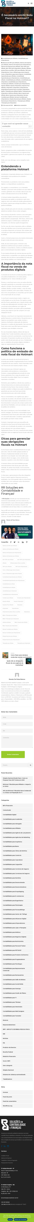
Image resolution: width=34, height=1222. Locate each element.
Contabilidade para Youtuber (12, 1016)
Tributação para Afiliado (23, 101)
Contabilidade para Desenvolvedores (14, 887)
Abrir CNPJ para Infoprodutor (13, 68)
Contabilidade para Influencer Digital (14, 918)
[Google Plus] (19, 542)
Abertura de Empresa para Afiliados (10, 549)
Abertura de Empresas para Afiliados (10, 66)
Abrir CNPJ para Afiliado (8, 559)
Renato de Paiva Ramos (12, 520)
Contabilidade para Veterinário (12, 1007)
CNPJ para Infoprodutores (21, 566)
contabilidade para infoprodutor (10, 591)
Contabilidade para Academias (12, 819)
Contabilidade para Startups (12, 988)
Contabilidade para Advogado (12, 823)
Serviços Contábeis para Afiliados (10, 629)
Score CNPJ (6, 1061)
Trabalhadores (7, 1079)
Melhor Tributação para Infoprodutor (11, 618)
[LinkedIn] (23, 542)
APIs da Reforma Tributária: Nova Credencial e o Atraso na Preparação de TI (17, 791)
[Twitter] (14, 542)
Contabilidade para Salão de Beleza (14, 979)
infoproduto (9, 87)
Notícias (5, 1038)
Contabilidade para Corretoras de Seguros (16, 873)
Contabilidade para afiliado (9, 584)
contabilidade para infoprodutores (17, 82)
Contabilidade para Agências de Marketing (16, 837)
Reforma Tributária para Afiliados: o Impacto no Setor (17, 785)
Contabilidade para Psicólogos (12, 964)
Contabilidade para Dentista (12, 878)
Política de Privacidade (21, 1219)
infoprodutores (24, 87)
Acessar (5, 1092)
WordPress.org (7, 1106)
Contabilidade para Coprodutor (13, 860)
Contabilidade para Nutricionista (13, 941)
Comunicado (7, 810)
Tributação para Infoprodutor (9, 103)
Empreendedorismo (9, 1025)
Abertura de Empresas (6, 1158)
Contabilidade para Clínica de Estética (15, 851)
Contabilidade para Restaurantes (13, 975)
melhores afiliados (13, 93)
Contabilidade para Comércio (12, 855)
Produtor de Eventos (9, 1047)
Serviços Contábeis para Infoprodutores (11, 632)
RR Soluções (5, 498)
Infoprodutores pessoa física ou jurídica (11, 89)
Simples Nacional (8, 1070)
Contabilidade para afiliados (13, 80)
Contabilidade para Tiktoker (12, 1002)
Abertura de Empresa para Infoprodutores (20, 64)
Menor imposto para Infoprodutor (14, 95)
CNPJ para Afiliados (19, 70)
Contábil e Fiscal (5, 1155)
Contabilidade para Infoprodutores (14, 923)
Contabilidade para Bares (11, 846)
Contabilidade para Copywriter (12, 864)
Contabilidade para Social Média (13, 984)
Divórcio (5, 1020)
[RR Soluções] (8, 3)
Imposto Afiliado (5, 85)
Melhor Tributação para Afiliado (9, 91)
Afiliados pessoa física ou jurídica (17, 563)
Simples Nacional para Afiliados (18, 99)
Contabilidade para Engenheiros (13, 900)
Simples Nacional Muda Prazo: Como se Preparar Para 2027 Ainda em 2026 (15, 779)
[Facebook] (10, 542)
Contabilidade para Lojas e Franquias (14, 928)
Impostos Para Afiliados (8, 604)
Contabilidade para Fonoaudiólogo (14, 909)
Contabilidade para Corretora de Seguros (16, 869)
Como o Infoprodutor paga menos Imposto (12, 74)
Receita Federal (8, 1052)
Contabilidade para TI (9, 997)
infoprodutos (26, 89)
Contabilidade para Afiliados (10, 58)
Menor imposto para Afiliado (21, 622)
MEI (4, 1034)
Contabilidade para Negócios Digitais (14, 937)
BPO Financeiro (8, 805)
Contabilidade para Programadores (14, 959)
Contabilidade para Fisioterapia (13, 905)
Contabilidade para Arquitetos (12, 842)
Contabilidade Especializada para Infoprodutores (13, 580)
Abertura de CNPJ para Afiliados (11, 62)
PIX (4, 1043)
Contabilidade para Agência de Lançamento (17, 833)
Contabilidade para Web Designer (13, 1011)
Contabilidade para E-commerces (13, 896)
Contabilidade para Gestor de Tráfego (15, 914)
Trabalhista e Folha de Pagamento (9, 1160)
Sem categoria (7, 1065)
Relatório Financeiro (9, 1056)
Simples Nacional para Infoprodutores (11, 639)
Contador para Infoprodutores (22, 83)
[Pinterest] (26, 542)
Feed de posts (7, 1097)
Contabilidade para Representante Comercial (14, 969)
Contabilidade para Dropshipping (13, 891)
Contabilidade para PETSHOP (12, 950)
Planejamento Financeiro (7, 1162)
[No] (32, 1217)
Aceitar (10, 1219)
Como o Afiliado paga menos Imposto (19, 72)
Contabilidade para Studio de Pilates (14, 993)
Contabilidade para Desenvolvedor (14, 882)
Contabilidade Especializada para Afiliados (12, 577)
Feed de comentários (9, 1101)
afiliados (23, 68)
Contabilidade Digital (9, 814)
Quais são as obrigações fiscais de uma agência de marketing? (14, 663)
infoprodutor (16, 87)
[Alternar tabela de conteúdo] (29, 126)
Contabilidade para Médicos (11, 932)
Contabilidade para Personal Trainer (14, 946)
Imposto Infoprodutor (15, 85)
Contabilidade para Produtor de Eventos (15, 955)
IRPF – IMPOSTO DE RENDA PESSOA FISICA (16, 1029)
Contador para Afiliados (7, 83)
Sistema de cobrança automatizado (14, 1074)
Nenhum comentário (21, 105)
